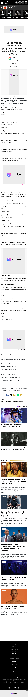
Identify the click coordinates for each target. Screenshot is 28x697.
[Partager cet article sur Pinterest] (14, 395)
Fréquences (20, 17)
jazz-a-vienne (9, 401)
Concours (14, 669)
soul (5, 401)
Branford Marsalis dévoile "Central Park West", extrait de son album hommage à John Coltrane (13, 547)
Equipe (14, 646)
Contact (14, 644)
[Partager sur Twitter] (10, 395)
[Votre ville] (16, 2)
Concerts (14, 657)
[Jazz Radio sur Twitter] (12, 688)
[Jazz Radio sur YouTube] (15, 688)
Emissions (14, 647)
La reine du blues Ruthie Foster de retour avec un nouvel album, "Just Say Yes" (13, 481)
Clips (14, 655)
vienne (14, 401)
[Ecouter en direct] (19, 2)
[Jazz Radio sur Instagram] (19, 688)
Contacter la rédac (14, 658)
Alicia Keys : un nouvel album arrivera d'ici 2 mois (12, 607)
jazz (2, 401)
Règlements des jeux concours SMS (14, 681)
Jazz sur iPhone (14, 673)
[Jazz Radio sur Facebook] (8, 688)
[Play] (2, 7)
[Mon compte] (26, 2)
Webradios (10, 17)
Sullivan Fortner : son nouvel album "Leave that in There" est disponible (13, 514)
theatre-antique (20, 401)
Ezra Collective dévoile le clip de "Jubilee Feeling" (13, 578)
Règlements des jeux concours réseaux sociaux (14, 679)
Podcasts (14, 663)
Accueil (3, 17)
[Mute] (25, 8)
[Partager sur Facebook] (7, 395)
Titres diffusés (14, 649)
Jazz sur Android (14, 675)
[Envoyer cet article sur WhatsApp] (17, 395)
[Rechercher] (22, 2)
